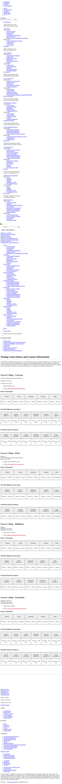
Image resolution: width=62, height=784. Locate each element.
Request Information (11, 70)
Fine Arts (9, 165)
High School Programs (12, 61)
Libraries (9, 117)
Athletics (6, 169)
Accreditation (7, 754)
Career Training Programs (13, 132)
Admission (6, 46)
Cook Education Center (12, 214)
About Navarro (7, 22)
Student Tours (7, 712)
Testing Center (7, 331)
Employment (7, 771)
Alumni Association (11, 220)
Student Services (8, 729)
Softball (8, 187)
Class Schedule (10, 113)
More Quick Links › (8, 199)
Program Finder (10, 105)
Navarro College (14, 782)
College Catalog (10, 115)
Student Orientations (11, 66)
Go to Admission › (8, 53)
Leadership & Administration (13, 35)
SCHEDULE (7, 12)
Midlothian (18, 369)
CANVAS (6, 11)
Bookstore (9, 204)
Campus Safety (7, 768)
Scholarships (10, 84)
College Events (10, 42)
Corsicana (4, 369)
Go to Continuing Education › (11, 127)
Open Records (7, 740)
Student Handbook (11, 212)
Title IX (5, 742)
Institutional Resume (8, 743)
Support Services (11, 151)
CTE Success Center (12, 92)
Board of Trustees (11, 36)
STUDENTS (7, 2)
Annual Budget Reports (9, 758)
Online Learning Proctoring (10, 347)
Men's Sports (7, 298)
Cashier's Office (10, 90)
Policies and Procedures (9, 349)
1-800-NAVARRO (5, 705)
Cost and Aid (7, 72)
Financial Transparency (9, 755)
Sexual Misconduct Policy (10, 739)
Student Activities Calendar (13, 150)
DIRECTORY (7, 14)
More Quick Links (8, 314)
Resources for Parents (12, 69)
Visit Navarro (10, 57)
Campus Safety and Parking (13, 158)
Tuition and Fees (11, 82)
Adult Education (11, 138)
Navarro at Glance (11, 31)
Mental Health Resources (10, 738)
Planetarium (9, 219)
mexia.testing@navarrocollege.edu (15, 464)
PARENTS (6, 3)
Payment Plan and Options (13, 85)
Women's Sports (7, 306)
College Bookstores (8, 716)
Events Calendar (7, 715)
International (10, 59)
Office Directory (7, 717)
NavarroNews (10, 163)
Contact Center (7, 730)
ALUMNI (6, 4)
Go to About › (7, 28)
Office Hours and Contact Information (13, 350)
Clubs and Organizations (12, 152)
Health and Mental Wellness (13, 156)
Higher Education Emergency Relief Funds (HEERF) (19, 95)
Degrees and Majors (8, 96)
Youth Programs (10, 139)
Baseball (9, 178)
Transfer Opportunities (12, 119)
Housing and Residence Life (13, 155)
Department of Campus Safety (14, 208)
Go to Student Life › (8, 147)
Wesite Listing (7, 763)
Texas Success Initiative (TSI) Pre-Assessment (15, 342)
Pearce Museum (10, 217)
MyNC (5, 723)
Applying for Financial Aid (13, 81)
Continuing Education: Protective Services (17, 136)
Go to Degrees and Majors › (10, 102)
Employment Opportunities (13, 209)
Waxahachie (27, 369)
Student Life (7, 140)
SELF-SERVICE (8, 10)
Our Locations (10, 45)
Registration (9, 108)
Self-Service (6, 726)
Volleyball (9, 189)
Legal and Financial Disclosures (11, 736)
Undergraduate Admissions (13, 55)
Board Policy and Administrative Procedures (17, 38)
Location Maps (7, 711)
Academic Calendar (11, 116)
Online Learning (11, 109)
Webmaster (6, 764)
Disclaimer (6, 762)
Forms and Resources (12, 86)
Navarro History (10, 32)
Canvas (5, 728)
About (5, 245)
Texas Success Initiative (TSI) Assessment (14, 343)
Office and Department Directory (14, 41)
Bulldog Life (10, 162)
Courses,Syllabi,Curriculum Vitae (12, 767)
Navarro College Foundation (13, 216)
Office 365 (6, 725)
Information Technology (12, 160)
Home (5, 328)
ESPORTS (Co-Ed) (11, 182)
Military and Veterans (12, 58)
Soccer (8, 186)
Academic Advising (11, 107)
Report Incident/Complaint (10, 770)
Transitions (9, 68)
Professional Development (13, 131)
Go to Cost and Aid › (9, 78)
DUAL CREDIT (8, 6)
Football (9, 181)
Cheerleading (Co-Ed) (12, 183)
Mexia (11, 369)
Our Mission (10, 34)
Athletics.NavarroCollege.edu (11, 175)
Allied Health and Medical (13, 129)
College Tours (10, 43)
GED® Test (6, 346)
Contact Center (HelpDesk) (13, 210)
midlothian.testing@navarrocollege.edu (16, 535)
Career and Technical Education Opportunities (15, 744)
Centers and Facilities (12, 154)
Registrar (9, 62)
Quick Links (7, 193)
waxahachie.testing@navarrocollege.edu (16, 608)
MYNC (5, 8)
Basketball (9, 179)
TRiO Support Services (12, 93)
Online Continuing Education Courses (16, 133)
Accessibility (7, 760)
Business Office (10, 89)
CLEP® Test (7, 345)
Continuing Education (12, 111)
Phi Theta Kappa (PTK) (12, 167)
